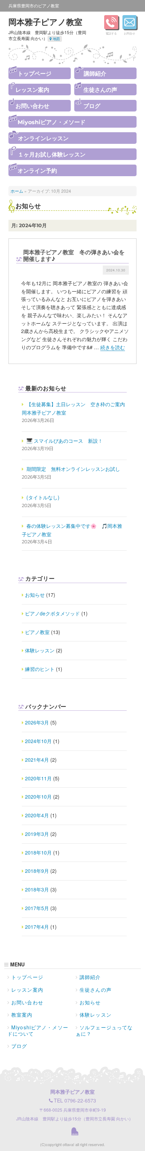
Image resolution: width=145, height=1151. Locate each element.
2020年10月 (38, 796)
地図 (56, 38)
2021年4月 (37, 759)
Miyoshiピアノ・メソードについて (37, 1030)
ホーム (17, 191)
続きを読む (112, 347)
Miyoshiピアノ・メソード (52, 122)
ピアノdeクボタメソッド (52, 613)
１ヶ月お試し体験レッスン (52, 154)
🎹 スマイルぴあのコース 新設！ (64, 440)
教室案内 (21, 1014)
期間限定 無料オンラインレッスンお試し (73, 468)
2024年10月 (38, 740)
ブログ (91, 106)
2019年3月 (37, 833)
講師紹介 (95, 73)
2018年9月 (37, 870)
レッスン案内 (32, 90)
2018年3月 (37, 889)
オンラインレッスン (43, 138)
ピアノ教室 (37, 631)
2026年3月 (37, 722)
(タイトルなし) (42, 497)
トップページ (34, 73)
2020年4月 (37, 815)
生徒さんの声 (100, 90)
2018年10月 (38, 852)
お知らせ (35, 594)
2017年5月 (37, 908)
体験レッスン (40, 650)
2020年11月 (38, 778)
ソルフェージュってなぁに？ (104, 1030)
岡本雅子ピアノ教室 (45, 21)
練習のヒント (40, 668)
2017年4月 (37, 926)
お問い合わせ (32, 106)
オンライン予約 (37, 170)
